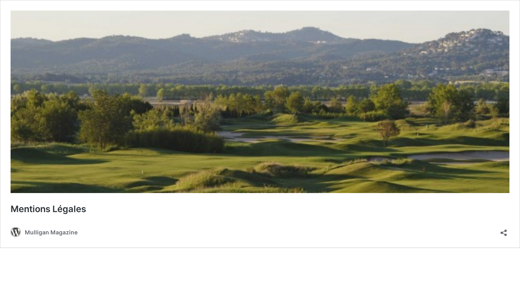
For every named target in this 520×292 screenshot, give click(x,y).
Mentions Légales (48, 209)
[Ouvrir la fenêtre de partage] (503, 230)
